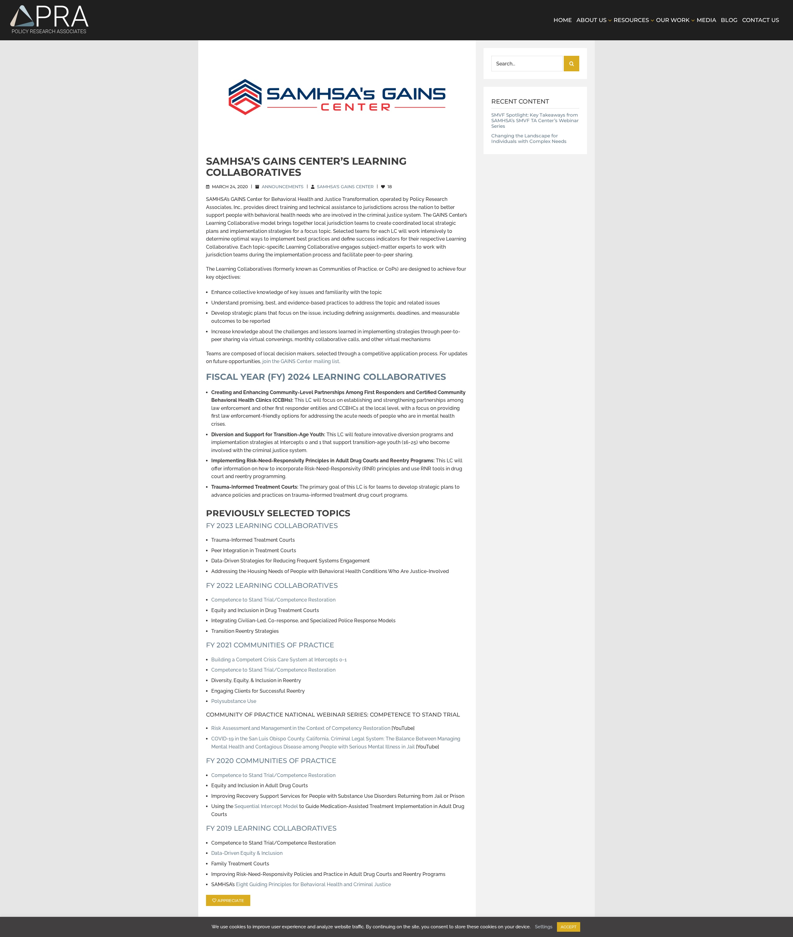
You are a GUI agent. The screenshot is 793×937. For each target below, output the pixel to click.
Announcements (283, 186)
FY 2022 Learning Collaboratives (272, 585)
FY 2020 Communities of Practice (271, 761)
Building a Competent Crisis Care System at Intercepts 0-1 (279, 660)
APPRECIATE (230, 900)
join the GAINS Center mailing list (300, 361)
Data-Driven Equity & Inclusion (247, 853)
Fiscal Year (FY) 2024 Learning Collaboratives (326, 376)
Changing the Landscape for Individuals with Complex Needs (529, 138)
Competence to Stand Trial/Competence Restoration (273, 600)
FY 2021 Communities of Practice (270, 645)
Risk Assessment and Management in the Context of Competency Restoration (300, 728)
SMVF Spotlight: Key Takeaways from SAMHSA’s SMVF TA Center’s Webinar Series (535, 120)
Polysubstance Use (233, 701)
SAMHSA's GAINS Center (345, 186)
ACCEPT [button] (568, 927)
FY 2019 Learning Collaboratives (271, 828)
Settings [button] (543, 927)
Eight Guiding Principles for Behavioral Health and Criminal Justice (313, 884)
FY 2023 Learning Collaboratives (272, 526)
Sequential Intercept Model (266, 806)
